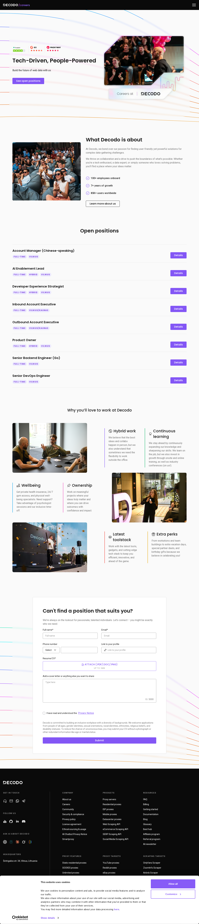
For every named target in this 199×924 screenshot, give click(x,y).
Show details (48, 918)
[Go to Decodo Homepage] (18, 5)
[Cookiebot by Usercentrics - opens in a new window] (20, 918)
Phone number (50, 644)
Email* (104, 630)
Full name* (48, 630)
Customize (171, 894)
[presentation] (51, 650)
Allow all (173, 884)
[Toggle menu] (194, 5)
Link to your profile (110, 644)
